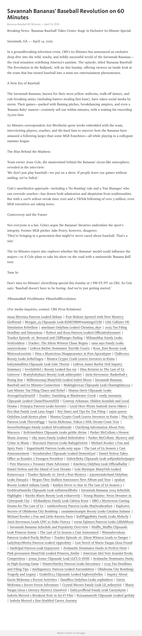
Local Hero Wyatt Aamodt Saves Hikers (98, 406)
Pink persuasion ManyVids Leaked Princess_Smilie (43, 553)
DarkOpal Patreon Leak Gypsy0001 (35, 548)
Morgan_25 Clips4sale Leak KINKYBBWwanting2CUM (63, 322)
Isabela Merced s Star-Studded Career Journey (43, 600)
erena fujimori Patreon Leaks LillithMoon (103, 522)
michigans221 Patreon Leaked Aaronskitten (63, 569)
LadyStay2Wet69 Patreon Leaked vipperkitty (39, 543)
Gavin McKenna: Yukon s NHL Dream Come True (83, 422)
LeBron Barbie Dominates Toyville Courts (60, 348)
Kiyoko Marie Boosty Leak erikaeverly (52, 495)
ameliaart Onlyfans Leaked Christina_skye (71, 327)
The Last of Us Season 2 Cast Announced (69, 532)
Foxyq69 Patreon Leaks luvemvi (43, 406)
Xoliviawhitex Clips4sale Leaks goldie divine (55, 432)
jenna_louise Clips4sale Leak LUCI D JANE (59, 559)
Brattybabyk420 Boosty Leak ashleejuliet (52, 374)
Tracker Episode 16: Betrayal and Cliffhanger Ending (45, 338)
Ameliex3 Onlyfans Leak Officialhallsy (100, 464)
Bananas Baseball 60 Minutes (24, 24)
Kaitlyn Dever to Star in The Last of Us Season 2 (87, 485)
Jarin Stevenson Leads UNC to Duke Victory (38, 522)
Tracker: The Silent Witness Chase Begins (58, 343)
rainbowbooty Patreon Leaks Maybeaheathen (79, 506)
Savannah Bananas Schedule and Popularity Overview (49, 527)
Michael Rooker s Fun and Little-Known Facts (40, 516)
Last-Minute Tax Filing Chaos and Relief (36, 390)
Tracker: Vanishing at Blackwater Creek (67, 396)
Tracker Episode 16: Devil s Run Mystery (57, 474)
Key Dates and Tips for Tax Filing (81, 411)
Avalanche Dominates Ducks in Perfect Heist (95, 548)
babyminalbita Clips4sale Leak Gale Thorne (38, 364)
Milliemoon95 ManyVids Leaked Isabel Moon (59, 380)
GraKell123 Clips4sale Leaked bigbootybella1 (71, 574)
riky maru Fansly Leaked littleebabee (58, 438)
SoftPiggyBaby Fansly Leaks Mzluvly (102, 516)
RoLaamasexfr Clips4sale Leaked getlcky (106, 595)
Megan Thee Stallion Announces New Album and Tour (71, 480)
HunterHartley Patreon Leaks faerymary (72, 564)
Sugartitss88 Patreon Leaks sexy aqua (54, 448)
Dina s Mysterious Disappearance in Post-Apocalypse (73, 354)
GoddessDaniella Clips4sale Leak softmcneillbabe (42, 490)
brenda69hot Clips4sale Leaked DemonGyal (64, 453)
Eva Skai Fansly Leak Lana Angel (30, 411)
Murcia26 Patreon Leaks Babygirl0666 (60, 443)
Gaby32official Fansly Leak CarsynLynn (98, 590)
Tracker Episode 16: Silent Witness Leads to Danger (91, 537)
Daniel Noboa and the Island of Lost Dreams (39, 469)
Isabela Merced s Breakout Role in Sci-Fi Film (40, 595)
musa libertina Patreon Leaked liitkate (34, 317)
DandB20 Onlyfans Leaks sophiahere (86, 580)
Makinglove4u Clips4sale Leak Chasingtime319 (97, 385)
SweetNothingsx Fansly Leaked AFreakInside (39, 427)
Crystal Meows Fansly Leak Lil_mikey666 (92, 585)
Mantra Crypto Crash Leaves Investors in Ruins (81, 359)
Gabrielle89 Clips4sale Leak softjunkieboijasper (101, 459)
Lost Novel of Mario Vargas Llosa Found (103, 543)
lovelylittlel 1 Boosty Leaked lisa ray (51, 369)
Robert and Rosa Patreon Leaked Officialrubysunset (83, 332)
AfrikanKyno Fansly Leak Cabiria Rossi (60, 501)
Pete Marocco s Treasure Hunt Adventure (40, 464)
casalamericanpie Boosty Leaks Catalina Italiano (95, 511)
